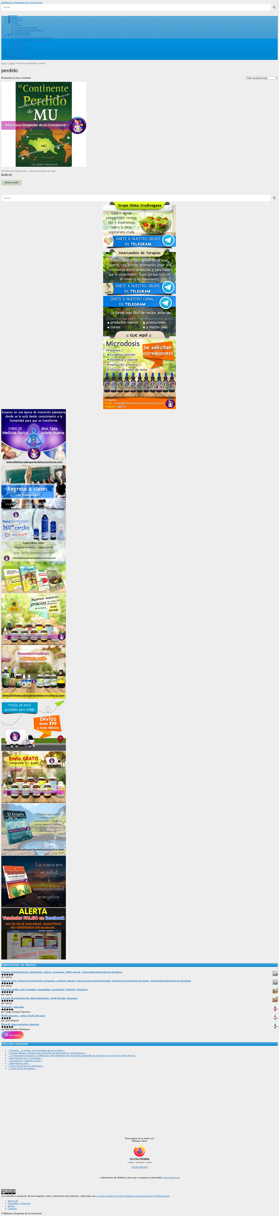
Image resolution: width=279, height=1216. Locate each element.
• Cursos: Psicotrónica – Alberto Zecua (33, 38)
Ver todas (14, 1035)
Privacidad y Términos (19, 1203)
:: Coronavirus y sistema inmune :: (25, 1060)
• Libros (18, 25)
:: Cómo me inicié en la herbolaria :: (26, 1066)
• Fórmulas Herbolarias (26, 27)
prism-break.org (171, 1177)
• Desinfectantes (22, 32)
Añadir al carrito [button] (11, 182)
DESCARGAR (140, 1167)
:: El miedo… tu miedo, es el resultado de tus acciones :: (36, 1050)
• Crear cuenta (21, 48)
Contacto (12, 1208)
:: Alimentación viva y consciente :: (25, 1058)
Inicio (3, 63)
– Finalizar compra (23, 58)
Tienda (11, 63)
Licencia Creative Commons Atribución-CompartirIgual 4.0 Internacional (132, 1196)
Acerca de (13, 1201)
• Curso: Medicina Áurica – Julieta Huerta (35, 40)
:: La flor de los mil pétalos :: (22, 1068)
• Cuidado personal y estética (29, 30)
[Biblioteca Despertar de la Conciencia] (21, 2)
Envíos (11, 1206)
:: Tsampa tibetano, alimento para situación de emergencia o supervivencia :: (47, 1053)
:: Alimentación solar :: (19, 1063)
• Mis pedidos (21, 45)
